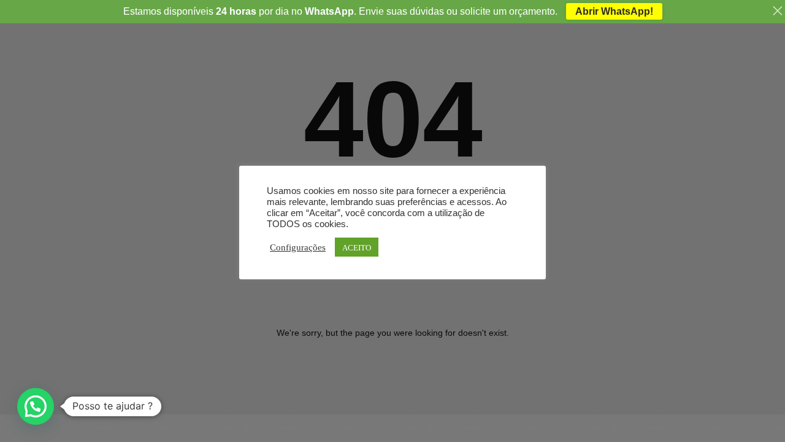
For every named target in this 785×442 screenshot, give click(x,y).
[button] (35, 406)
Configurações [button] (298, 246)
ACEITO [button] (356, 247)
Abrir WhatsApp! (614, 11)
